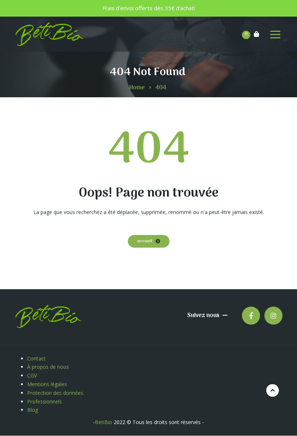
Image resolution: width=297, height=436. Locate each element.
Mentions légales (47, 384)
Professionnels (44, 401)
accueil (144, 241)
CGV (32, 375)
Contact (36, 358)
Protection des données (56, 392)
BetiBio (103, 422)
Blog (32, 409)
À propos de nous (48, 366)
